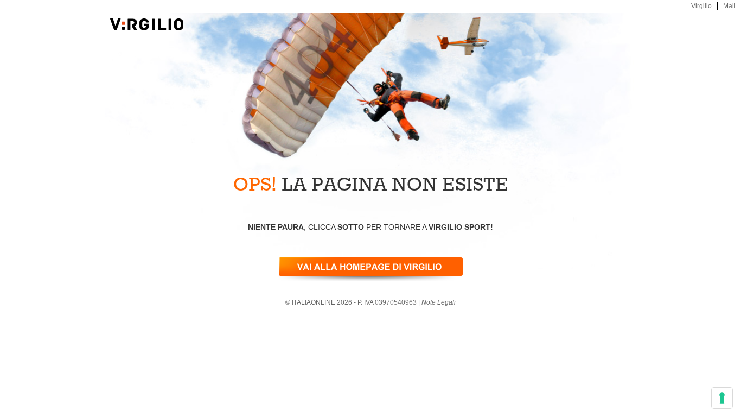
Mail (729, 6)
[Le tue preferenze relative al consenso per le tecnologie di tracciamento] (722, 398)
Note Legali (438, 302)
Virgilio (701, 6)
